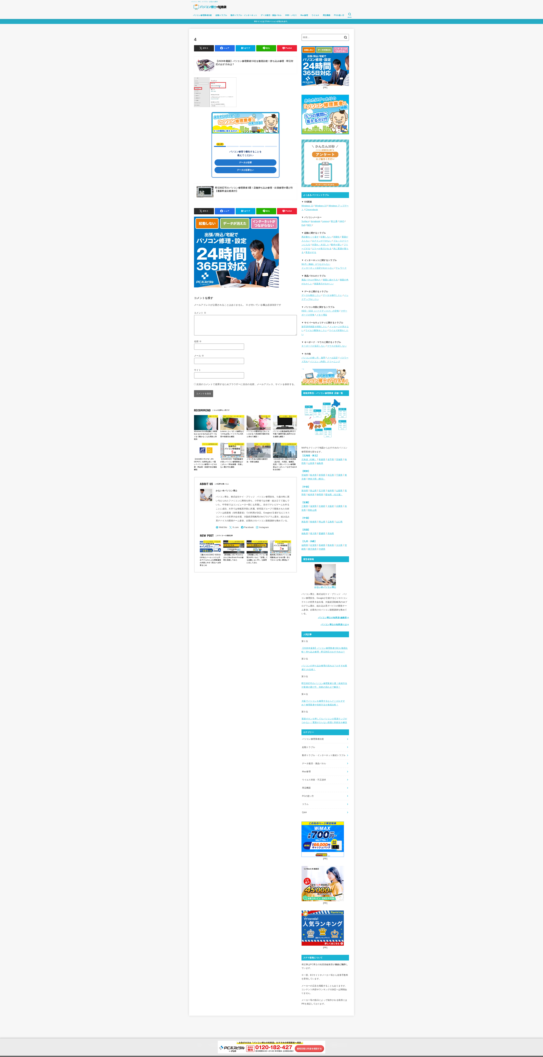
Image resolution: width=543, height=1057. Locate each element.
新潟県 (304, 491)
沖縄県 (322, 549)
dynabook (315, 221)
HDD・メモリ (291, 15)
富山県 (313, 491)
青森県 (322, 459)
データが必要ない (245, 170)
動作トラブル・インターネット (244, 15)
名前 (198, 341)
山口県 (339, 522)
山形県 (311, 463)
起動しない (326, 237)
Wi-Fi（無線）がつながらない (315, 264)
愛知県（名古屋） (333, 494)
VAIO (341, 221)
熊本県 (330, 545)
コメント (200, 312)
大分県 (339, 545)
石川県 (322, 491)
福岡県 (304, 545)
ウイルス (315, 15)
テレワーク (341, 268)
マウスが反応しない (337, 346)
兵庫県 (339, 506)
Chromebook (311, 209)
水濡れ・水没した (320, 245)
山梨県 (339, 491)
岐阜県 (311, 494)
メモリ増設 (321, 315)
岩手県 (330, 459)
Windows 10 (321, 206)
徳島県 (304, 533)
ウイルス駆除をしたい (316, 330)
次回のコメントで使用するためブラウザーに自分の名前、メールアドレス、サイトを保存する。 (246, 384)
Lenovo (325, 221)
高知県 (330, 533)
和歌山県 (312, 510)
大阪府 (330, 506)
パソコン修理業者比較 (202, 15)
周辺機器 (326, 15)
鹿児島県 (312, 549)
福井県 (330, 491)
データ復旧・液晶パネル (271, 15)
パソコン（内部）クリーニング (325, 361)
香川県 (313, 533)
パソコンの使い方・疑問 (313, 358)
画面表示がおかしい (324, 284)
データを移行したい (332, 295)
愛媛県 (322, 533)
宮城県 (339, 459)
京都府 (322, 506)
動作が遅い (336, 245)
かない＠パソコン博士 (325, 587)
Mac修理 (304, 15)
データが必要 (245, 162)
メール (199, 355)
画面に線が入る (330, 280)
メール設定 (332, 358)
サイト (197, 370)
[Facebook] (247, 527)
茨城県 (304, 475)
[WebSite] (221, 527)
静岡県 (320, 494)
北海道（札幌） (309, 459)
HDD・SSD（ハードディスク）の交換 (320, 311)
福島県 (320, 463)
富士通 (334, 221)
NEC (309, 225)
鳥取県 (304, 522)
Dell (303, 225)
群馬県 (322, 475)
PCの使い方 (339, 15)
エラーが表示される (321, 249)
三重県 (304, 506)
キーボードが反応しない (313, 346)
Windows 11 (307, 206)
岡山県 (322, 522)
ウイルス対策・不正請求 (314, 780)
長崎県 (322, 545)
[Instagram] (262, 527)
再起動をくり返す (310, 237)
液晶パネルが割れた (311, 280)
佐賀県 (313, 545)
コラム (305, 804)
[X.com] (234, 527)
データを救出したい (311, 295)
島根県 (313, 522)
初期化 (336, 237)
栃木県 (313, 475)
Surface (305, 221)
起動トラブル (221, 15)
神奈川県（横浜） (316, 479)
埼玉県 (330, 475)
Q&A (304, 812)
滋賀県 (313, 506)
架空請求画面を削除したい (314, 326)
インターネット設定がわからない (317, 268)
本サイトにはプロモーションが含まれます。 (271, 21)
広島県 (330, 522)
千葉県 (339, 475)
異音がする (310, 252)
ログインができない (321, 241)
